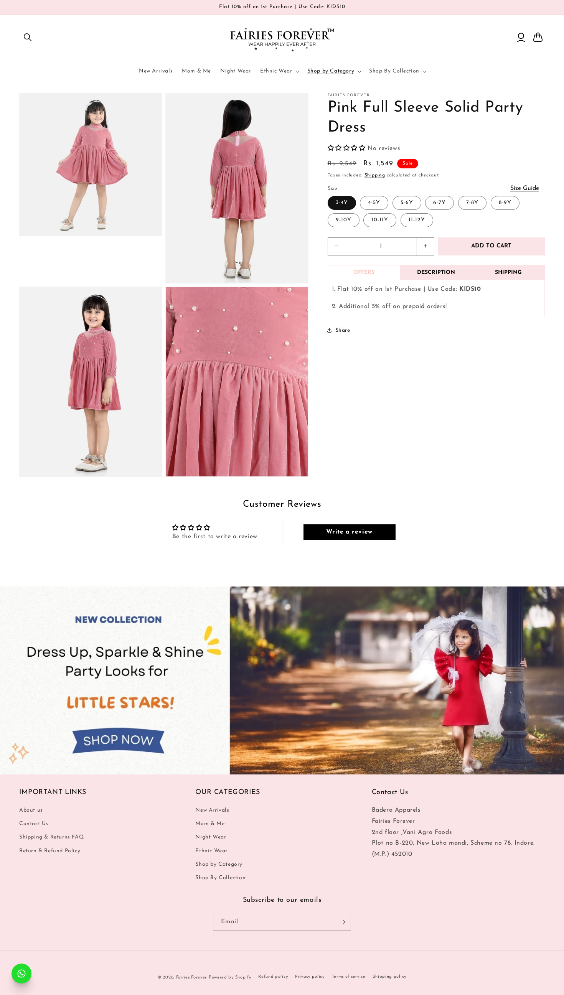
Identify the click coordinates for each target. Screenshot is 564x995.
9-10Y (343, 219)
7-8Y (472, 202)
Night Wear (210, 837)
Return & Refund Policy (49, 851)
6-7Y (439, 202)
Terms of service (349, 977)
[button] (27, 37)
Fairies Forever (191, 977)
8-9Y (505, 202)
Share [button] (342, 330)
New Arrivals (212, 810)
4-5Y (374, 202)
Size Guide (524, 188)
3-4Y (342, 202)
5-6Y (407, 202)
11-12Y (417, 219)
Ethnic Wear (211, 851)
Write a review (349, 532)
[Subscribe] (342, 922)
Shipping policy (389, 977)
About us (31, 810)
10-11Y (379, 219)
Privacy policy (310, 977)
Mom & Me (209, 824)
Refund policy (273, 977)
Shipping (374, 175)
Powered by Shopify (230, 977)
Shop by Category (218, 864)
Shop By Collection (220, 878)
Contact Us (33, 824)
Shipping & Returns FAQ (51, 837)
